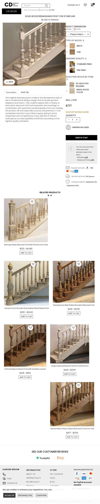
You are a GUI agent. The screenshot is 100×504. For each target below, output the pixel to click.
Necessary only (25, 495)
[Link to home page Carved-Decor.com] (14, 471)
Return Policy (33, 482)
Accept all (9, 495)
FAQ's (52, 478)
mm (78, 29)
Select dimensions (76, 27)
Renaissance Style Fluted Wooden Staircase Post (73, 305)
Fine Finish (81, 70)
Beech (79, 46)
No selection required (82, 84)
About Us (30, 474)
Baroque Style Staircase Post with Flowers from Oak (26, 244)
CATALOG (11, 11)
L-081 (92, 160)
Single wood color (82, 91)
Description (11, 92)
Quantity (71, 115)
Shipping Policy (33, 478)
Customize (41, 495)
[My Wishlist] (85, 5)
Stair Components (31, 10)
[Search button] (46, 6)
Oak (79, 52)
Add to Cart (81, 137)
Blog (52, 482)
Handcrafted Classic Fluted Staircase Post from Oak (72, 428)
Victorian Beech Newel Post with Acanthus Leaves (25, 369)
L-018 (86, 157)
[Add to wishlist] (32, 201)
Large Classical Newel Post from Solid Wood (69, 366)
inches (68, 29)
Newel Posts (44, 10)
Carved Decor (11, 4)
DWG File (25, 92)
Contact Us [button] (72, 5)
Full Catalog (56, 474)
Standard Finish (84, 64)
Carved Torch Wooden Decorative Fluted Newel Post (26, 308)
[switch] (74, 29)
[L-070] (34, 54)
